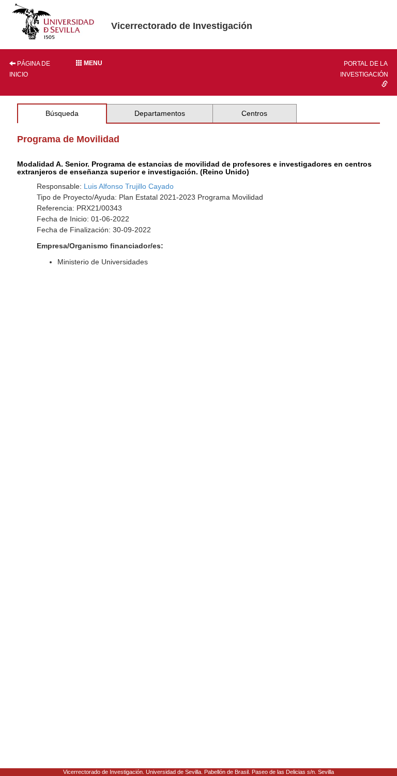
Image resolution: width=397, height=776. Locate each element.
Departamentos (159, 113)
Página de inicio (29, 69)
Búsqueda (62, 113)
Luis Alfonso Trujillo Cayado (129, 186)
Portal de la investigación (364, 69)
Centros (254, 113)
